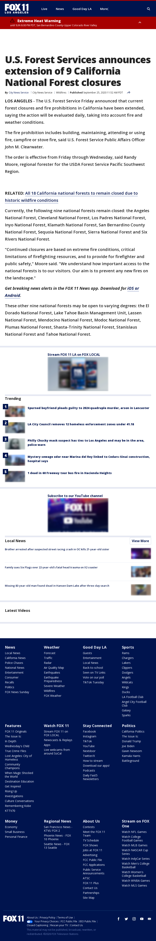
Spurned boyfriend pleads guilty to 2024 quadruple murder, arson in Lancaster (88, 408)
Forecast (49, 653)
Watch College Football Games (132, 838)
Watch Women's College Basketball (134, 874)
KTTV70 (10, 811)
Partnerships (91, 893)
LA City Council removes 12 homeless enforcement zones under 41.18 (81, 424)
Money (11, 821)
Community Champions (12, 766)
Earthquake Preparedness (53, 679)
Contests (89, 827)
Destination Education (19, 781)
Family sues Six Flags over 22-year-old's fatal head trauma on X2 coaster (51, 567)
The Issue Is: (13, 736)
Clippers (127, 668)
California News (15, 658)
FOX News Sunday (17, 692)
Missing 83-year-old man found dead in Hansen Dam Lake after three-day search (57, 585)
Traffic (48, 658)
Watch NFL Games (134, 832)
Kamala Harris (131, 756)
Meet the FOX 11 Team (94, 833)
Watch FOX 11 (56, 725)
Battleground (130, 761)
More (104, 9)
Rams (125, 653)
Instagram (89, 736)
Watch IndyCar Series (136, 859)
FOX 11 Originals (16, 731)
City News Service (42, 92)
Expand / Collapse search (148, 9)
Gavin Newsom (132, 751)
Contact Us (90, 888)
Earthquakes (52, 672)
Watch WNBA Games (136, 880)
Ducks (126, 692)
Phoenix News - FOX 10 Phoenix (57, 837)
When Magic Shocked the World (19, 774)
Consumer (11, 677)
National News (14, 668)
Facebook (89, 731)
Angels (126, 677)
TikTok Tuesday (93, 682)
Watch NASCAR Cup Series (135, 852)
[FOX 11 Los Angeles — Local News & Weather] (18, 9)
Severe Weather (54, 686)
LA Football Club (132, 697)
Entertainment (14, 672)
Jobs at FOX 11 (92, 850)
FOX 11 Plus (91, 883)
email (149, 919)
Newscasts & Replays (58, 740)
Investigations (14, 796)
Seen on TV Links (94, 672)
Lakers (126, 663)
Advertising (90, 855)
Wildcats (127, 682)
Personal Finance (16, 837)
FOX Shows (90, 845)
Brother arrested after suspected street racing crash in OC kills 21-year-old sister (57, 549)
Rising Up (11, 791)
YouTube (89, 746)
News (10, 647)
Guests (87, 653)
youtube (142, 919)
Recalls (9, 682)
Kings (125, 687)
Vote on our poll (93, 677)
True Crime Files (15, 751)
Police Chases (14, 663)
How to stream (93, 761)
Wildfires (61, 92)
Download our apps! (96, 765)
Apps (47, 745)
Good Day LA (94, 647)
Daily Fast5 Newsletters (91, 777)
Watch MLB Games (134, 845)
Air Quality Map (54, 668)
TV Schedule (91, 840)
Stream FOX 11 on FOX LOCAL (56, 733)
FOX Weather (52, 696)
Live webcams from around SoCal (57, 751)
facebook (118, 919)
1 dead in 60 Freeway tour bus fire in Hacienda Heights (70, 473)
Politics (9, 687)
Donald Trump (131, 741)
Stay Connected (97, 725)
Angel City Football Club (134, 703)
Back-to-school (93, 668)
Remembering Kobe (18, 806)
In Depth (10, 741)
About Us (91, 821)
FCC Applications (94, 865)
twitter (126, 919)
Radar (48, 663)
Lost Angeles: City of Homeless (18, 757)
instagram (134, 919)
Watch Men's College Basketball (136, 865)
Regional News (57, 821)
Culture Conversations (19, 801)
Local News (15, 540)
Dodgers (127, 672)
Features (13, 725)
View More (140, 541)
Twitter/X (89, 756)
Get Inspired (13, 786)
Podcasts (89, 770)
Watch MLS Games (134, 885)
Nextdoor (89, 751)
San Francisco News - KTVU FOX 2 (58, 828)
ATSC (86, 878)
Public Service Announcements (93, 871)
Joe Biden (128, 746)
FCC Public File (92, 860)
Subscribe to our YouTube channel (75, 496)
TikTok (87, 741)
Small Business (15, 832)
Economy (11, 827)
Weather (52, 647)
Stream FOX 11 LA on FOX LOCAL (74, 354)
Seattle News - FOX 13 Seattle (56, 846)
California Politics (133, 731)
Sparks (126, 715)
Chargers (128, 658)
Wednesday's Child (17, 746)
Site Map (88, 898)
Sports (128, 647)
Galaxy (126, 710)
